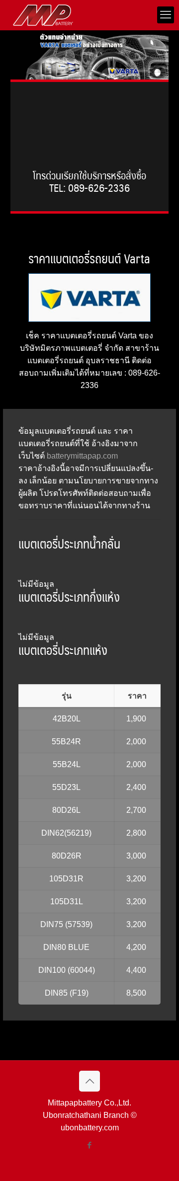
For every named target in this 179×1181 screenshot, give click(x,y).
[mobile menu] (165, 14)
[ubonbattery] (43, 14)
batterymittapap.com (82, 456)
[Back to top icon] (89, 1081)
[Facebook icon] (89, 1145)
